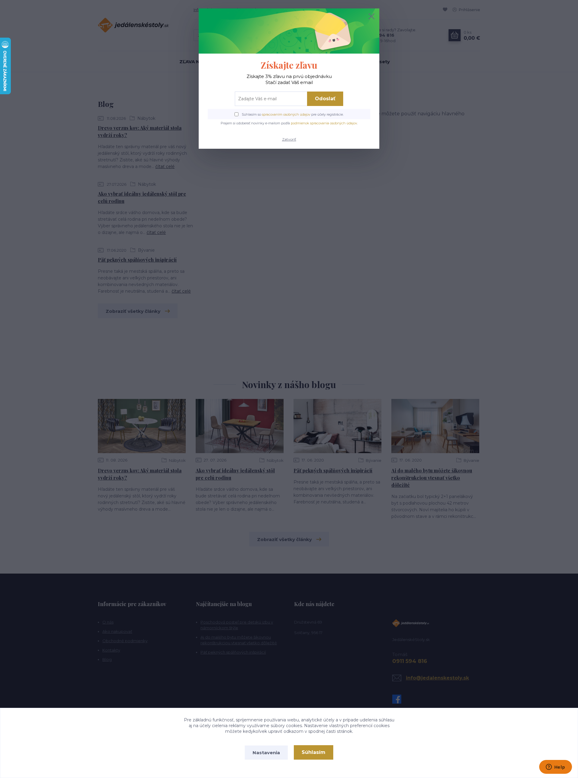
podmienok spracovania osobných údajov (324, 123)
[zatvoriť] (371, 16)
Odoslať (325, 98)
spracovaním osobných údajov (286, 114)
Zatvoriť (289, 139)
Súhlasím (313, 752)
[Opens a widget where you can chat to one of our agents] (555, 767)
